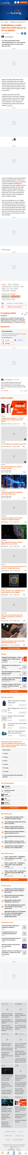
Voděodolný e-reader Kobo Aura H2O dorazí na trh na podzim (18, 22)
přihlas (24, 333)
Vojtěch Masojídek (7, 446)
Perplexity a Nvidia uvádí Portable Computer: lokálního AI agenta (11, 518)
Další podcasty (14, 879)
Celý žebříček (14, 807)
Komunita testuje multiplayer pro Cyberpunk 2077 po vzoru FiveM (7, 1055)
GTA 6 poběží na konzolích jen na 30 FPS (13, 444)
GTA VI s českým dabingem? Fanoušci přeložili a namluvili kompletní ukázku (19, 1091)
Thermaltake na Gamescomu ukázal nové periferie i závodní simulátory (14, 567)
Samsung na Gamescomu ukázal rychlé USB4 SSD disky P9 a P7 (13, 641)
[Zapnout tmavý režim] (18, 2)
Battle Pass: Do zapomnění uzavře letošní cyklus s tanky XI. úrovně (6, 1085)
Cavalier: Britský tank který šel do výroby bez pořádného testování (6, 1092)
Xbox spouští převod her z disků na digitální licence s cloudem (12, 543)
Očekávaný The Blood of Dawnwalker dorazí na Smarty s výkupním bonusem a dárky (6, 1078)
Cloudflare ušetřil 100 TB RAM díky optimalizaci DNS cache (12, 493)
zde (13, 322)
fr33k (5, 379)
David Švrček (6, 570)
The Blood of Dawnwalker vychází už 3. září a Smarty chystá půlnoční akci (21, 1046)
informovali (9, 105)
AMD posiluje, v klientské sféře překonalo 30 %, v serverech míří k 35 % (6, 1124)
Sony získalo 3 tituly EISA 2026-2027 (20, 1121)
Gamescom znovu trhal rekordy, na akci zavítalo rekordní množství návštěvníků (20, 1078)
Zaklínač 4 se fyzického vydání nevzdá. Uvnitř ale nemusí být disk (7, 1015)
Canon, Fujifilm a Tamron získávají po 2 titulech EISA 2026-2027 (20, 1116)
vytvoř (15, 335)
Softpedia (7, 249)
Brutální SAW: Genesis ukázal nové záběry (6, 1044)
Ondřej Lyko (6, 522)
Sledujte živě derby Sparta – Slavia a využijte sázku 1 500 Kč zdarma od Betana (12, 419)
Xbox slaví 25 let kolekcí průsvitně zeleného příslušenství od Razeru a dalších (12, 616)
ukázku (24, 322)
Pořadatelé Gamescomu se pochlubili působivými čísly (9, 932)
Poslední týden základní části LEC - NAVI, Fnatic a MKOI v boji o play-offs (20, 1060)
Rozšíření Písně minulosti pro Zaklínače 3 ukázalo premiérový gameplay (21, 1084)
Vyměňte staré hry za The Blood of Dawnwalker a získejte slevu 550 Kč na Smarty (11, 952)
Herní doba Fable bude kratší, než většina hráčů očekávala (11, 939)
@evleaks (17, 181)
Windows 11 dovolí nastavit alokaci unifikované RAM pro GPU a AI (6, 1117)
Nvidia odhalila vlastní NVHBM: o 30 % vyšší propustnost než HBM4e (13, 591)
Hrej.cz (3, 929)
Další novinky (14, 691)
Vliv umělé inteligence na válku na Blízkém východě (11, 467)
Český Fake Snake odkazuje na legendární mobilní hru (10, 926)
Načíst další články (14, 648)
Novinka (6, 22)
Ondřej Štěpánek (9, 37)
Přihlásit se (24, 2)
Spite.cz (4, 948)
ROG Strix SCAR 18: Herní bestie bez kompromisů (11, 945)
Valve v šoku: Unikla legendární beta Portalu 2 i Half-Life (7, 1021)
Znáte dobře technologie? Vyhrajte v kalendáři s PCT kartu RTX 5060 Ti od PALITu (6, 1109)
